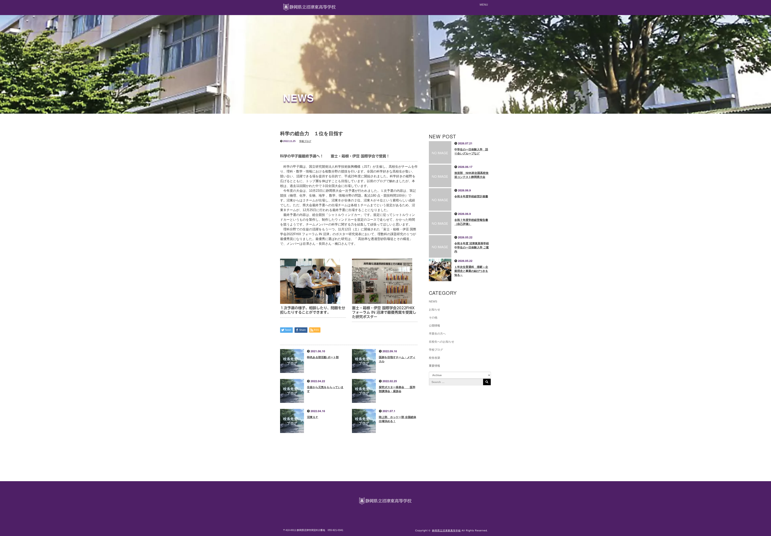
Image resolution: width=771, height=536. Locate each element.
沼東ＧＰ (312, 417)
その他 (433, 317)
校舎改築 (434, 357)
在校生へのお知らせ (441, 341)
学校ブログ (305, 141)
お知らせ (434, 309)
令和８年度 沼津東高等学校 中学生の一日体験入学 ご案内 (471, 247)
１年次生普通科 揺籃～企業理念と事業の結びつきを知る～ (471, 271)
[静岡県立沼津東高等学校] (309, 6)
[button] (484, 4)
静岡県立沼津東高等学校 (446, 530)
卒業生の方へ (437, 333)
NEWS (433, 301)
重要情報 (434, 365)
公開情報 (434, 325)
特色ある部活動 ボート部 (323, 357)
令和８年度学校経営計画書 (471, 196)
